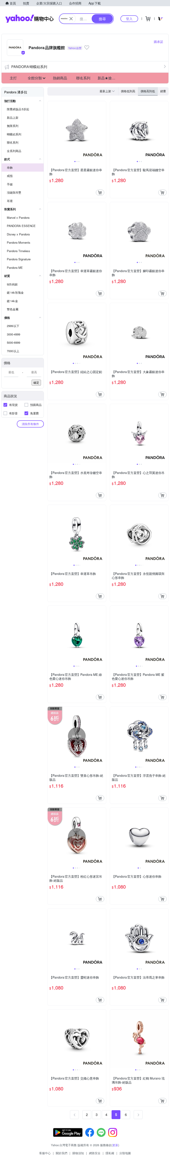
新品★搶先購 (108, 77)
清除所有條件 (30, 424)
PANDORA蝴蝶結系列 (29, 66)
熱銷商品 (60, 77)
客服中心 (45, 1153)
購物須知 (78, 1153)
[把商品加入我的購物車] (100, 192)
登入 (129, 18)
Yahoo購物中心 (29, 18)
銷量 (163, 91)
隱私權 (110, 1153)
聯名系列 (83, 77)
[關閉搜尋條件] (71, 18)
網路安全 (94, 1153)
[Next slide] (103, 130)
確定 (36, 382)
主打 (13, 77)
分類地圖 (125, 1153)
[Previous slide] (50, 130)
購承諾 (158, 41)
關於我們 (61, 1153)
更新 (115, 1145)
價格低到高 (128, 91)
